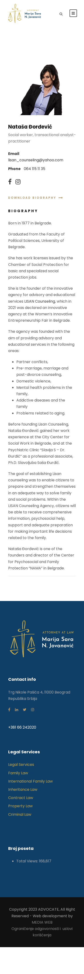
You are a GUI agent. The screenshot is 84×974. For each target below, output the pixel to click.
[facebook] (10, 182)
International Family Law (30, 781)
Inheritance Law (22, 789)
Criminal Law (19, 814)
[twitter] (24, 709)
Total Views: (27, 861)
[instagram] (18, 182)
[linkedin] (16, 709)
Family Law (18, 773)
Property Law (20, 806)
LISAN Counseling (39, 301)
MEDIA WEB (42, 922)
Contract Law (20, 797)
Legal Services (21, 764)
